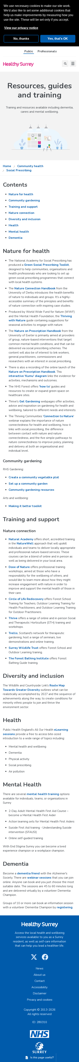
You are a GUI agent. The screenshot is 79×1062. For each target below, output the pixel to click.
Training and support (23, 207)
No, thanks (21, 38)
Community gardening (24, 200)
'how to (44, 386)
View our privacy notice (21, 28)
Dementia (15, 238)
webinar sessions (39, 878)
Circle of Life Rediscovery (26, 599)
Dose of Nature (19, 567)
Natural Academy (21, 539)
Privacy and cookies (39, 1000)
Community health (30, 166)
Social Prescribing (18, 170)
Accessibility (39, 987)
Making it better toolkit (25, 506)
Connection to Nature (58, 416)
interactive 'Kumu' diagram (28, 376)
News (39, 968)
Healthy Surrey (18, 64)
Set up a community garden (28, 484)
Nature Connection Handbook (34, 288)
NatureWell (25, 543)
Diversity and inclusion (24, 219)
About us (39, 975)
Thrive (13, 618)
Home (7, 166)
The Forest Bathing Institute (29, 658)
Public (28, 51)
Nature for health (21, 194)
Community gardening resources (31, 490)
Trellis (13, 633)
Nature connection (21, 213)
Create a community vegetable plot (34, 477)
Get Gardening (29, 401)
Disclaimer (39, 993)
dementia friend (28, 873)
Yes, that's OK (58, 38)
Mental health (19, 232)
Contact (40, 981)
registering (64, 907)
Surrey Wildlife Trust (24, 648)
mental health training (43, 794)
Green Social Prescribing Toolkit (46, 265)
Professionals (47, 51)
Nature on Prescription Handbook (37, 331)
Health (13, 225)
